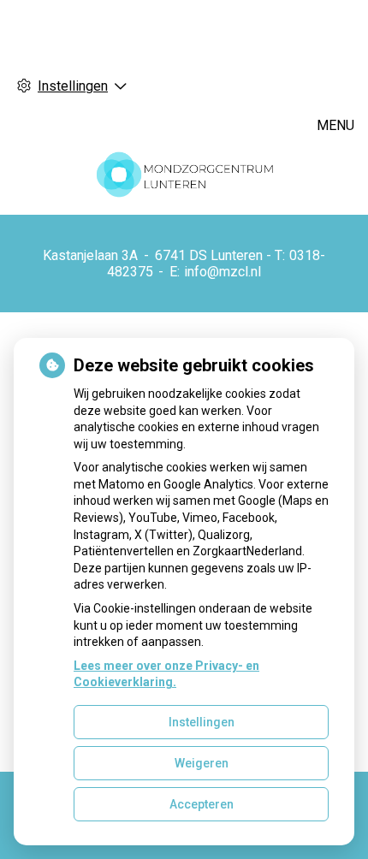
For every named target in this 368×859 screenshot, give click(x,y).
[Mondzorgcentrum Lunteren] (184, 173)
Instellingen (201, 722)
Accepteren (201, 804)
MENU (335, 125)
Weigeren (202, 763)
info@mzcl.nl (222, 272)
